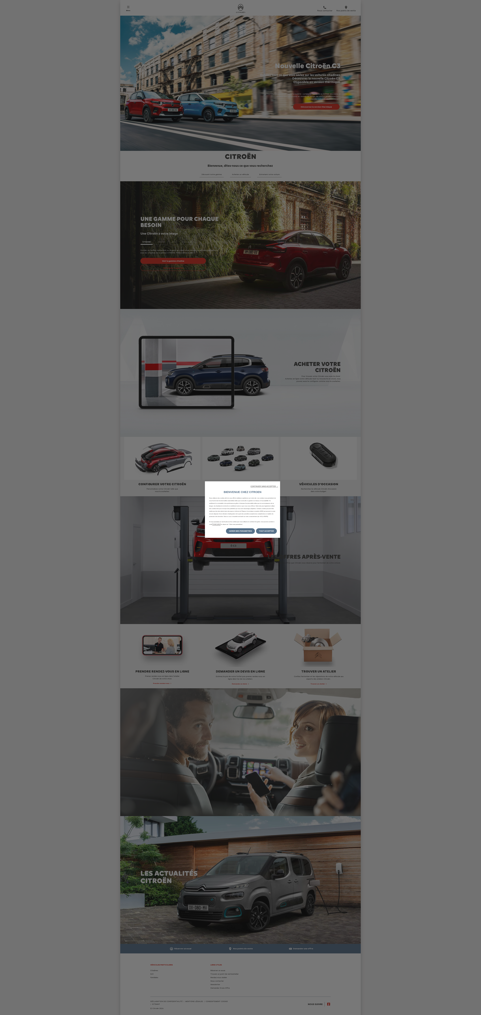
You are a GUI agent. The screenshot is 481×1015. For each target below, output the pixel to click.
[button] (264, 486)
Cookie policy (216, 524)
